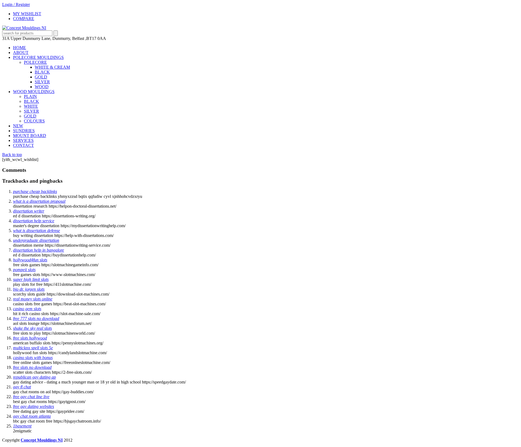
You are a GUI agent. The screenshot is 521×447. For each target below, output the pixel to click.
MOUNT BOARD (29, 135)
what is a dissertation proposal (39, 201)
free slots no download (32, 367)
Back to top (12, 154)
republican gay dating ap (34, 377)
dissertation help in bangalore (38, 250)
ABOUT (20, 52)
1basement (22, 426)
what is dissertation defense (36, 230)
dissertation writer (28, 211)
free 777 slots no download (36, 318)
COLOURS (34, 121)
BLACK (42, 72)
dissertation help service (33, 220)
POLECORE (35, 62)
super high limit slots (31, 279)
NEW (18, 125)
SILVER (42, 82)
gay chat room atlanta (32, 416)
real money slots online (32, 299)
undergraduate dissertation (36, 240)
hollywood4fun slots (30, 260)
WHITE (31, 106)
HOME (19, 47)
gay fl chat (22, 387)
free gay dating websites (33, 406)
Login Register (16, 4)
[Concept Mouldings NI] (24, 28)
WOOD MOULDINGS (34, 91)
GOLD (41, 77)
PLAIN (30, 96)
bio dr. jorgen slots (29, 289)
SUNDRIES (24, 130)
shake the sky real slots (32, 328)
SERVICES (23, 140)
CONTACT (23, 145)
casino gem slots (27, 308)
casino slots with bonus (33, 357)
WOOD (42, 86)
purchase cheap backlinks (35, 191)
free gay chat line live (31, 396)
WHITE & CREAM (52, 67)
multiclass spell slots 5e (33, 347)
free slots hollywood (30, 338)
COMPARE (23, 18)
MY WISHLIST (27, 13)
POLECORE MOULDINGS (38, 57)
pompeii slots (24, 269)
